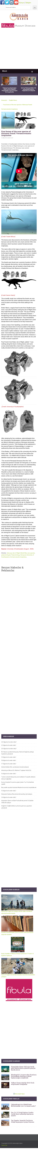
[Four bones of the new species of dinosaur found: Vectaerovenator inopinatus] (19, 120)
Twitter (7, 2)
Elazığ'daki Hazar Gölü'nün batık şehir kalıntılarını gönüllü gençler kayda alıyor (23, 1068)
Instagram (11, 2)
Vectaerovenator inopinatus (18, 557)
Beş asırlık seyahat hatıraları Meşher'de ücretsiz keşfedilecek (18, 787)
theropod (23, 555)
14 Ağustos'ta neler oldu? (8, 797)
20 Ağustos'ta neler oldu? (9, 748)
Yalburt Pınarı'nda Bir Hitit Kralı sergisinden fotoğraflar (22, 1083)
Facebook (2, 2)
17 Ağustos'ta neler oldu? (8, 764)
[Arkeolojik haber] (19, 16)
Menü (4, 71)
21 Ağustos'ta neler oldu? (8, 745)
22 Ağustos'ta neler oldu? (9, 742)
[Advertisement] (19, 49)
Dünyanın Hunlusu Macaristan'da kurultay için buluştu (16, 794)
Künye (21, 2)
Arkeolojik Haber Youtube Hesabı (16, 2)
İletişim (28, 2)
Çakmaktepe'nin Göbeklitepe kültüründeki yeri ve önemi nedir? (23, 1105)
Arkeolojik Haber (18, 1143)
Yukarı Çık (4, 1145)
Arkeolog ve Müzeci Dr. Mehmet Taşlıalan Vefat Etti (16, 770)
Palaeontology (15, 555)
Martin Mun (24, 553)
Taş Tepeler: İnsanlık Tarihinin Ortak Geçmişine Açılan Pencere (22, 1121)
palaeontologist (6, 555)
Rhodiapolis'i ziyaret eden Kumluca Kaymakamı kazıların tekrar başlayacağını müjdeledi (23, 1076)
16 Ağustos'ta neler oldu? (8, 774)
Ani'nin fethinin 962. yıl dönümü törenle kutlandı (15, 767)
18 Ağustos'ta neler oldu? (8, 760)
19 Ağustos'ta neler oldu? (8, 757)
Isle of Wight (16, 553)
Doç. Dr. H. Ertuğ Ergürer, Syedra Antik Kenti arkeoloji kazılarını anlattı (22, 1113)
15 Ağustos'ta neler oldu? (8, 791)
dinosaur (9, 553)
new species (31, 553)
